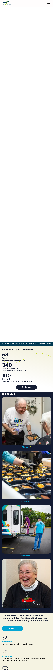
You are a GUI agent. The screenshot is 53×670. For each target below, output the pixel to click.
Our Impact (26, 387)
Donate (12, 628)
